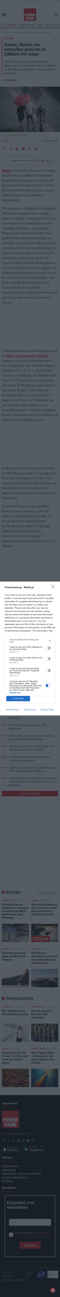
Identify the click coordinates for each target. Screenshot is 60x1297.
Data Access (30, 709)
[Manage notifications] (52, 1290)
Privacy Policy (47, 709)
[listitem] (30, 640)
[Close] (54, 588)
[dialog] (30, 648)
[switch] (48, 648)
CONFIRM (18, 698)
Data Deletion (12, 709)
